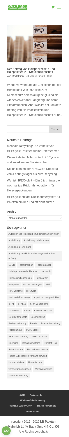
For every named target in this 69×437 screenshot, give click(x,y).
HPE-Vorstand (15, 291)
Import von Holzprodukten (46, 297)
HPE (48, 284)
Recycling (13, 343)
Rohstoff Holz (50, 343)
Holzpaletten (42, 278)
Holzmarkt (46, 271)
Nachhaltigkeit (38, 317)
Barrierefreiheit (46, 405)
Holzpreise (13, 284)
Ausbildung (14, 240)
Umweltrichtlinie (16, 362)
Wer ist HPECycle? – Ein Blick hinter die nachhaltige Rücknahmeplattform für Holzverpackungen (33, 185)
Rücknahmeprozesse (37, 349)
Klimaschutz (14, 310)
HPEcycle (31, 291)
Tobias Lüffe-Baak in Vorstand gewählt (27, 356)
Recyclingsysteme (31, 343)
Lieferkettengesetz (17, 317)
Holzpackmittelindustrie (20, 278)
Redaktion (18, 75)
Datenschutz (38, 395)
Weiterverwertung (43, 369)
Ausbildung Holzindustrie (36, 240)
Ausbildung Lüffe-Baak (19, 247)
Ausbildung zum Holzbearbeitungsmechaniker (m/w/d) (31, 256)
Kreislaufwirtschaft (43, 310)
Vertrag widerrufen (20, 405)
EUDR (11, 265)
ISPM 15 (21, 304)
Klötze (27, 310)
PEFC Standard (39, 336)
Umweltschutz (35, 362)
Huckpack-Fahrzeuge (19, 297)
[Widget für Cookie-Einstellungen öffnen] (6, 430)
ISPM (11, 304)
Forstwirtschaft (26, 265)
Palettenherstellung (50, 323)
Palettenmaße (15, 330)
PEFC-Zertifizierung (18, 336)
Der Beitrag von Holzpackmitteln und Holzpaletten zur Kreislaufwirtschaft (31, 70)
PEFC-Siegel (32, 330)
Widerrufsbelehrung (32, 400)
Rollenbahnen (15, 349)
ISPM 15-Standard (39, 304)
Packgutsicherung (17, 323)
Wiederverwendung (18, 375)
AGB (22, 395)
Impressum (32, 410)
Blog (49, 75)
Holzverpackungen (32, 284)
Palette (33, 323)
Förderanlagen (44, 265)
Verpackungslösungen (19, 369)
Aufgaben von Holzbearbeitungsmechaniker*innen (33, 234)
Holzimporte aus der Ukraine (22, 271)
